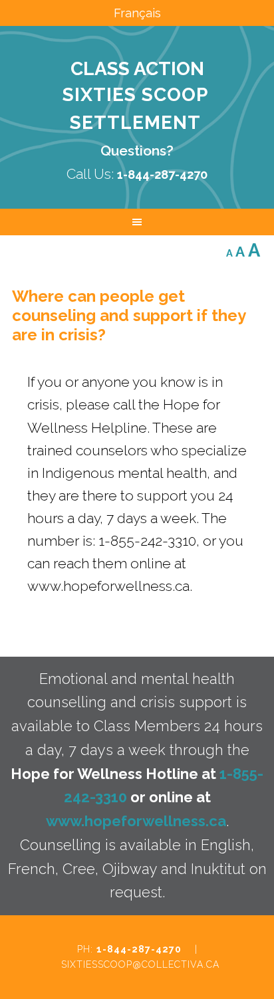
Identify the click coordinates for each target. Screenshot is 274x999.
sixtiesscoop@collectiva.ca (140, 964)
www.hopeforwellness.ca (136, 821)
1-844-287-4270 (139, 949)
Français (137, 13)
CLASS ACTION (137, 69)
